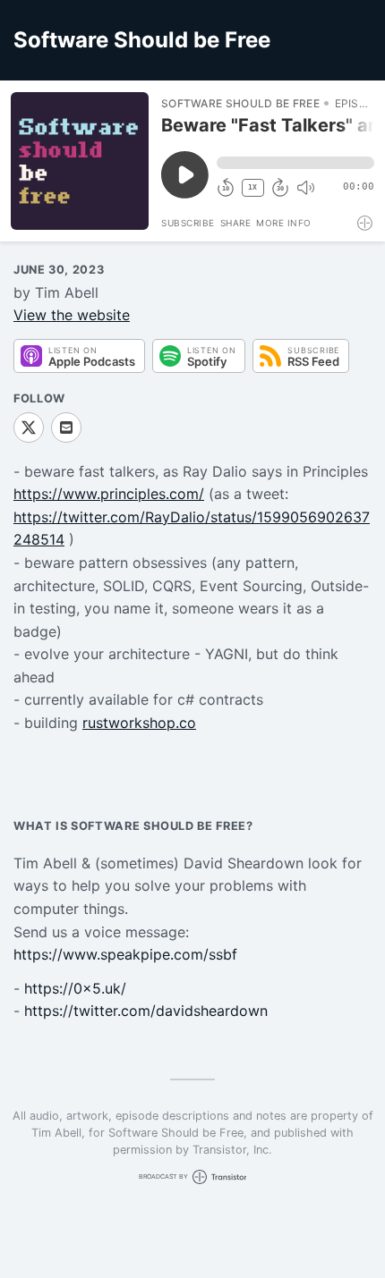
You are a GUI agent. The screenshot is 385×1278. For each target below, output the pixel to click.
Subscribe (188, 222)
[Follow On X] (28, 427)
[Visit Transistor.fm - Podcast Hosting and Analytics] (365, 223)
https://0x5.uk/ (75, 988)
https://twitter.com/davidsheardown (146, 1011)
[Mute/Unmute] (305, 188)
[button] (295, 163)
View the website (71, 315)
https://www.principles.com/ (108, 494)
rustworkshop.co (139, 723)
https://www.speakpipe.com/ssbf (125, 954)
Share (236, 222)
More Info (284, 222)
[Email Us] (66, 427)
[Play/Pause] (80, 161)
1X (252, 187)
